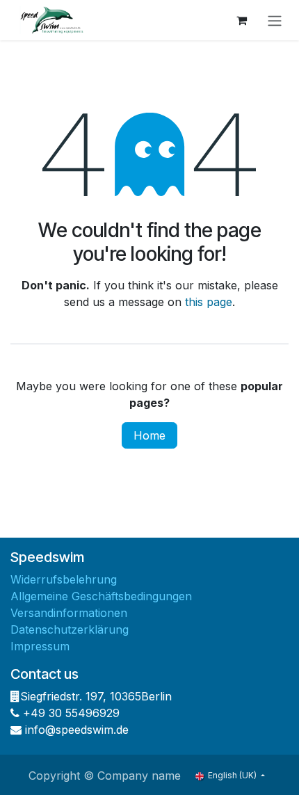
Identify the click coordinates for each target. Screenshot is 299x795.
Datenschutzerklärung (69, 629)
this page (208, 302)
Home (149, 435)
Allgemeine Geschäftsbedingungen (101, 596)
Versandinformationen (68, 613)
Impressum (40, 646)
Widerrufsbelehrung (63, 579)
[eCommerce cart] (241, 20)
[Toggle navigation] (275, 20)
